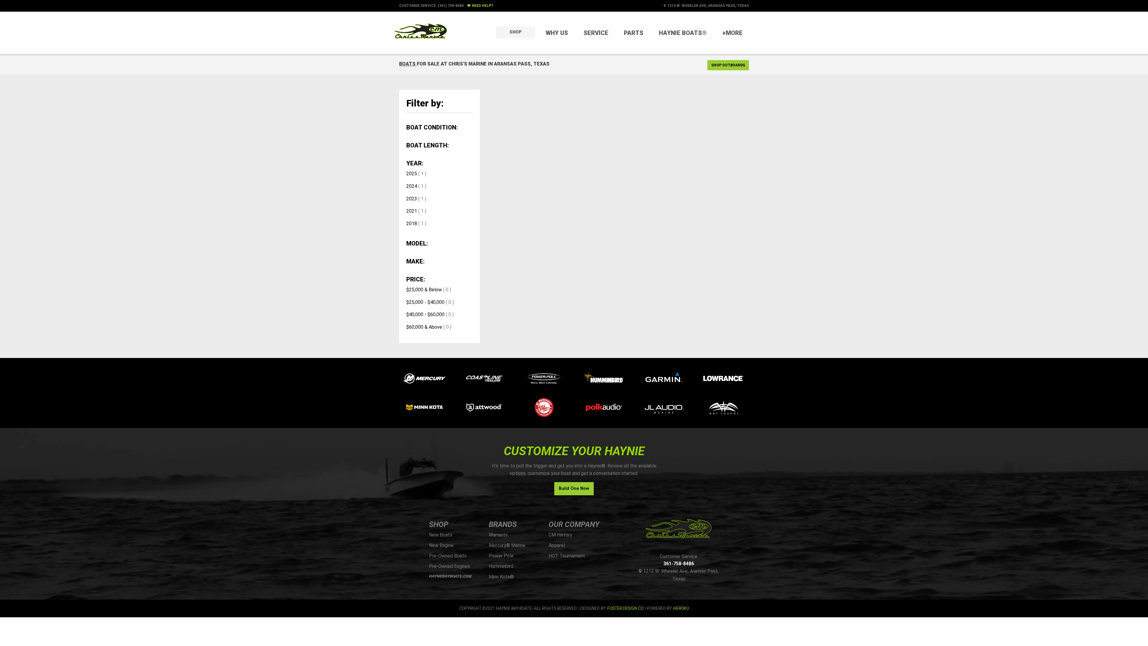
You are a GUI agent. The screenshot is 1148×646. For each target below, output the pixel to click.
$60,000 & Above (424, 327)
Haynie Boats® (683, 32)
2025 (411, 173)
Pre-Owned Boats (448, 556)
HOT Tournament (567, 556)
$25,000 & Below (424, 289)
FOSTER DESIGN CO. (625, 608)
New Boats (440, 535)
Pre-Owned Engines (449, 566)
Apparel (557, 545)
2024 (411, 186)
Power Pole (501, 556)
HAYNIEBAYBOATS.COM (450, 576)
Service (596, 32)
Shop (515, 32)
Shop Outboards (728, 65)
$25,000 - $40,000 (425, 302)
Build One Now (574, 488)
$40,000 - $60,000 (425, 314)
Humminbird (501, 566)
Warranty (498, 535)
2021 (411, 211)
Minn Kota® (501, 577)
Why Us (557, 32)
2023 (411, 199)
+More (732, 32)
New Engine (441, 545)
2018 (411, 223)
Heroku (681, 608)
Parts (633, 32)
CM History (560, 535)
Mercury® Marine (507, 545)
